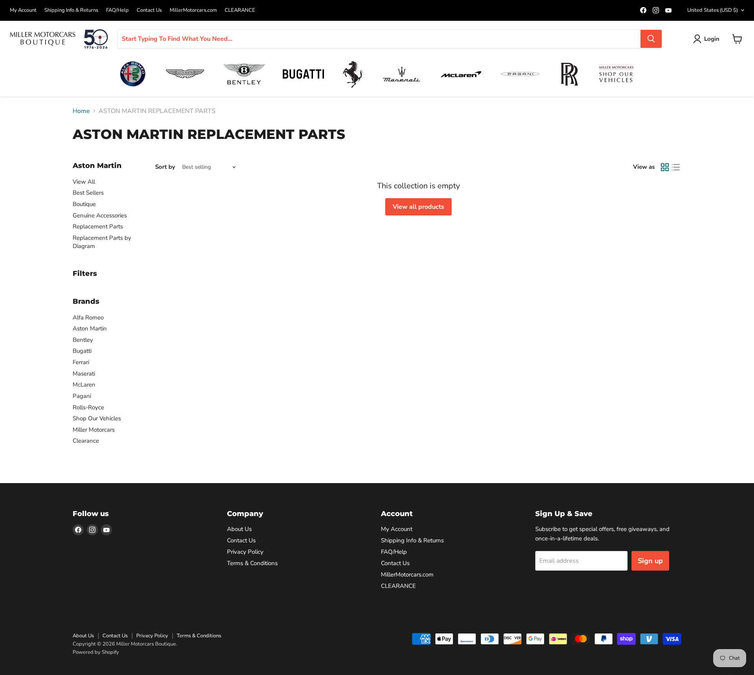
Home (81, 111)
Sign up (650, 561)
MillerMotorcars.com (193, 10)
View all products (418, 206)
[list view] (675, 167)
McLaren (84, 385)
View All (84, 182)
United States (712, 10)
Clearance (86, 441)
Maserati (84, 374)
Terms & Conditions (252, 563)
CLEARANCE (240, 10)
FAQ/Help (117, 10)
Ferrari (81, 362)
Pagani (82, 396)
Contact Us (149, 10)
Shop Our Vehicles (97, 418)
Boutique (84, 204)
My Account (23, 10)
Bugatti (82, 351)
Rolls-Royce (88, 407)
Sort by (165, 167)
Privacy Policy (245, 552)
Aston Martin (90, 328)
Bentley (83, 340)
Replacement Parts (98, 226)
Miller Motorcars (94, 430)
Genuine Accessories (100, 215)
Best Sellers (88, 193)
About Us (239, 529)
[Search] (651, 39)
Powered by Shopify (96, 652)
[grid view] (664, 167)
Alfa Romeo (88, 317)
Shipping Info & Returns (71, 10)
